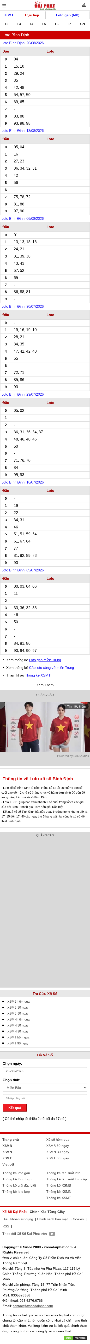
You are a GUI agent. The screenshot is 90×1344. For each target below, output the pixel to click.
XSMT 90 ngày (17, 1043)
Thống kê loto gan (16, 1173)
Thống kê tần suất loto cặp (66, 1179)
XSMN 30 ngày (18, 1025)
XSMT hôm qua (18, 1037)
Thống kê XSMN (58, 1191)
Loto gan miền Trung (45, 660)
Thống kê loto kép (16, 1191)
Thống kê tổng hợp (16, 1179)
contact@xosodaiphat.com (33, 1306)
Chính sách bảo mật (52, 1219)
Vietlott (8, 1164)
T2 (6, 24)
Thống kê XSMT (38, 675)
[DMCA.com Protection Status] (76, 1337)
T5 (44, 24)
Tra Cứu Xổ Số (45, 994)
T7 (69, 24)
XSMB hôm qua (18, 1001)
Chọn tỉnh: (11, 1080)
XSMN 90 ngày (18, 1031)
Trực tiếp (31, 15)
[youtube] (51, 1234)
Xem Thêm (45, 685)
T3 (19, 24)
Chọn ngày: (12, 1063)
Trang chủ (10, 1139)
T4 (31, 24)
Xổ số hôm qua (57, 1139)
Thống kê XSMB (58, 1185)
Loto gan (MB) (67, 15)
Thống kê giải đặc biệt (19, 1185)
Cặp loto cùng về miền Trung (51, 668)
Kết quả (14, 1108)
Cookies (78, 1219)
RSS (5, 1226)
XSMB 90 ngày (18, 1013)
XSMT (9, 15)
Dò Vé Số (45, 1055)
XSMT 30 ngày (57, 1158)
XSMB (7, 1146)
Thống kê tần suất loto (63, 1173)
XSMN (7, 1152)
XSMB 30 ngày (18, 1007)
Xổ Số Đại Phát (14, 1212)
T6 (56, 24)
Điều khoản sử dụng (17, 1219)
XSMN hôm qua (18, 1019)
